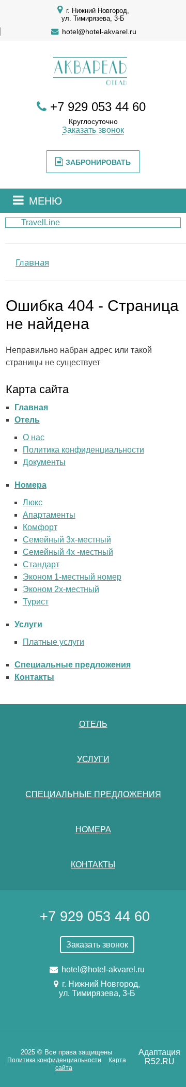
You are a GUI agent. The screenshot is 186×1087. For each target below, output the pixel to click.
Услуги (28, 624)
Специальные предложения (72, 664)
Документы (44, 462)
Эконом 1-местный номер (72, 576)
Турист (36, 601)
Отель (27, 419)
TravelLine (40, 222)
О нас (33, 437)
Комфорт (40, 527)
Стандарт (41, 564)
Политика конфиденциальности (83, 449)
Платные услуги (53, 642)
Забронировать (98, 162)
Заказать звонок (93, 130)
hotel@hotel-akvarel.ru (99, 31)
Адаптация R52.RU (159, 1057)
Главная (31, 407)
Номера (30, 484)
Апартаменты (49, 514)
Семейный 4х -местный (68, 552)
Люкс (32, 502)
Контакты (34, 677)
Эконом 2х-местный (61, 589)
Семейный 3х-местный (67, 539)
